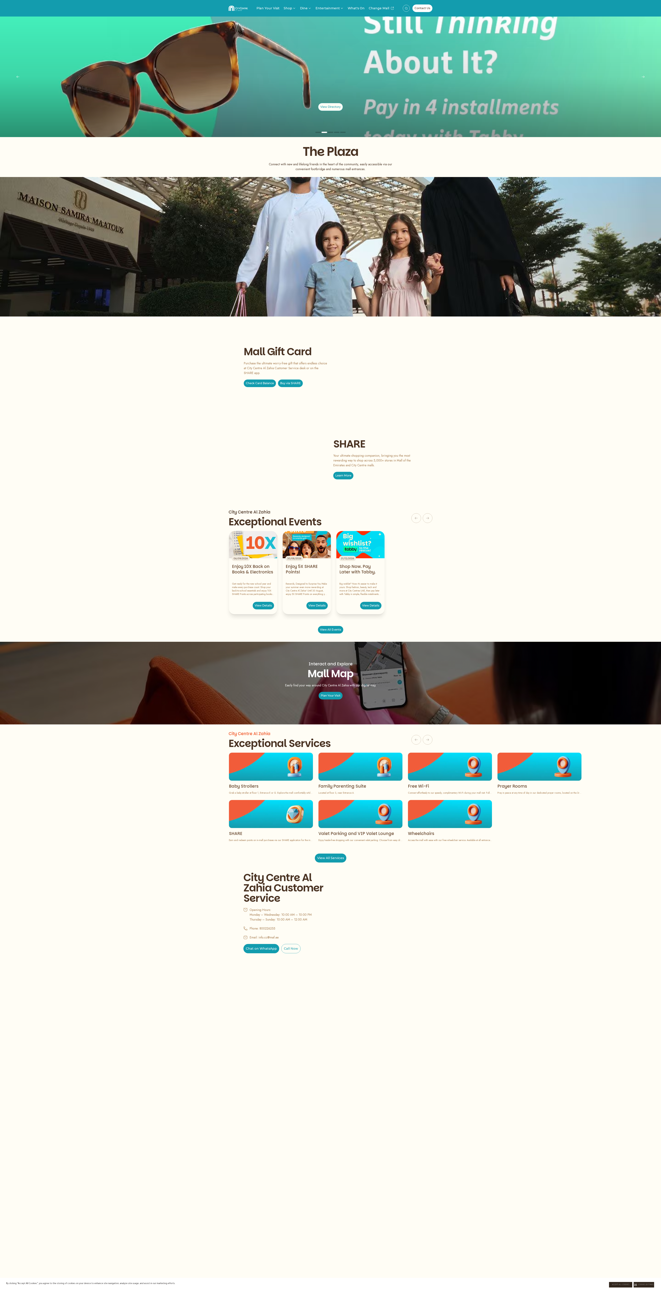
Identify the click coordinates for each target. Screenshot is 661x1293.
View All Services (330, 858)
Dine (304, 8)
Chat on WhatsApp (261, 949)
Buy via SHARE (290, 383)
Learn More (343, 475)
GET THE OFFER (461, 106)
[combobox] (406, 8)
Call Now (291, 949)
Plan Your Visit (268, 8)
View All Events (330, 629)
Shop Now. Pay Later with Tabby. (357, 569)
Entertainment (328, 8)
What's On (356, 8)
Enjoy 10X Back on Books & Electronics (252, 569)
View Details (263, 605)
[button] (644, 1284)
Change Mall (379, 8)
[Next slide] (643, 77)
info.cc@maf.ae (269, 937)
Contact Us (422, 8)
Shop (288, 8)
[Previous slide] (18, 77)
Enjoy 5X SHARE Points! (302, 569)
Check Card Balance (260, 383)
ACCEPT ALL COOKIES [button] (620, 1285)
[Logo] (238, 8)
